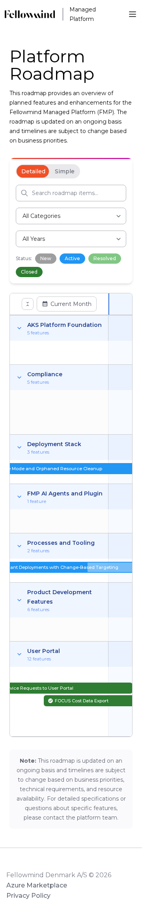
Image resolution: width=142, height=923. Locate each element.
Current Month (71, 304)
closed (29, 272)
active (72, 258)
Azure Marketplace (36, 885)
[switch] (48, 171)
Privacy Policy (28, 895)
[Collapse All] (28, 304)
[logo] (34, 14)
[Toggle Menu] (132, 14)
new (45, 258)
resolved (104, 258)
